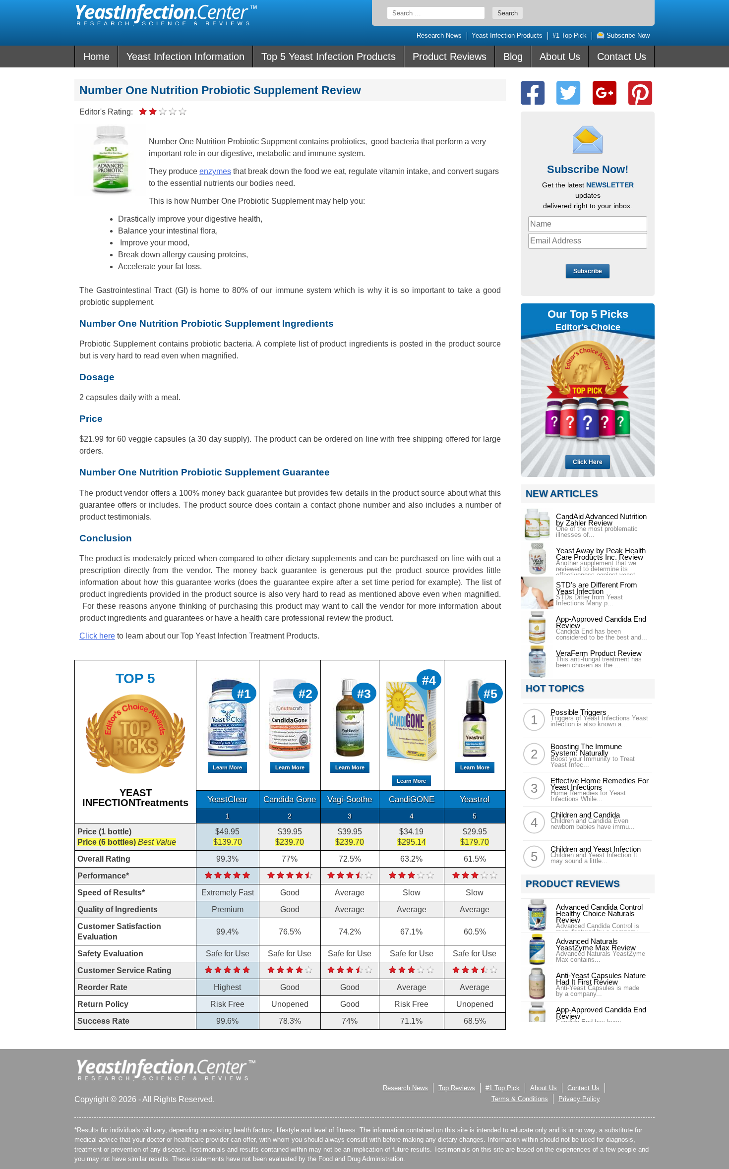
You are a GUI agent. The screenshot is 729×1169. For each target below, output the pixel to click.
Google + (604, 93)
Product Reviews (449, 56)
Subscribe (587, 271)
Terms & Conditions (519, 1099)
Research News (439, 35)
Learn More (227, 767)
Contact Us (621, 56)
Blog (513, 56)
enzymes (215, 171)
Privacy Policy (579, 1099)
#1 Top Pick (569, 35)
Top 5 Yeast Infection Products (328, 56)
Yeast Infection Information (185, 56)
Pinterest (640, 93)
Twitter (568, 93)
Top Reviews (456, 1088)
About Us (560, 56)
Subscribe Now (627, 35)
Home (96, 56)
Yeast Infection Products (507, 35)
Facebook (533, 93)
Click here (97, 636)
